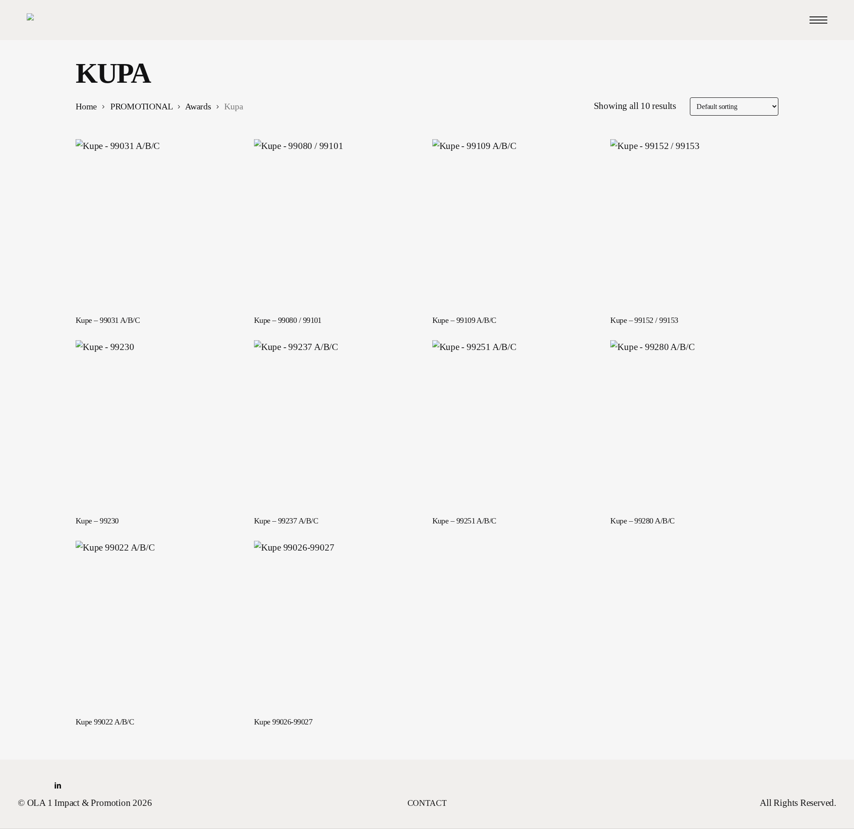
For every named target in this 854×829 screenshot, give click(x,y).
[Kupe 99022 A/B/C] (159, 624)
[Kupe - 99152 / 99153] (694, 223)
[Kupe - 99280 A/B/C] (694, 424)
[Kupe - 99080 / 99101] (338, 223)
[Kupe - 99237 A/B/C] (338, 424)
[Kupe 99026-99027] (338, 624)
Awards (198, 106)
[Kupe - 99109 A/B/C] (516, 223)
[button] (818, 20)
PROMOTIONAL (141, 106)
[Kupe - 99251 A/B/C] (516, 424)
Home (86, 106)
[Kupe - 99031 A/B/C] (159, 223)
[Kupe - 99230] (159, 424)
